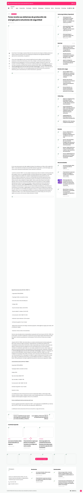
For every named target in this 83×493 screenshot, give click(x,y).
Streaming (41, 438)
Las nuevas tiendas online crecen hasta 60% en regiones (21, 3)
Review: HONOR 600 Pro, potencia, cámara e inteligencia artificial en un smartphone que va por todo (68, 134)
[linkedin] (9, 64)
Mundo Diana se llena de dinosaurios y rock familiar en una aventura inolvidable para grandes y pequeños (68, 192)
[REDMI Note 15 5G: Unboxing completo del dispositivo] (60, 123)
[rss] (75, 490)
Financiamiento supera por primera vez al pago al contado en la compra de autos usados (43, 479)
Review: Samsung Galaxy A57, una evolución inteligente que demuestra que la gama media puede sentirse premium (69, 142)
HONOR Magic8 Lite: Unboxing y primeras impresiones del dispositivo (69, 117)
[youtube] (73, 8)
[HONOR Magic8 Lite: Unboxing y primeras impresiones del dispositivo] (60, 117)
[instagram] (71, 8)
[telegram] (9, 61)
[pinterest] (9, 58)
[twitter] (9, 56)
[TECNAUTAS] (12, 8)
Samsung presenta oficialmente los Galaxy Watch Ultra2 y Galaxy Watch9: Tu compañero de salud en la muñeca (68, 20)
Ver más (73, 43)
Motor (25, 438)
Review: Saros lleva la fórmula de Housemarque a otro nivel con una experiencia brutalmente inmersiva (69, 82)
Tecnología (14, 13)
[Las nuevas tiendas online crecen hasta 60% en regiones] (8, 3)
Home (9, 13)
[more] (9, 68)
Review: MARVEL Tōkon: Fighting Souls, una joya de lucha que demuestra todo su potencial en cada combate (68, 74)
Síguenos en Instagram (42, 458)
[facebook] (70, 8)
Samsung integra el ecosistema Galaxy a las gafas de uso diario (68, 35)
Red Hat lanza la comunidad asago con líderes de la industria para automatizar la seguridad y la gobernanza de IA (69, 48)
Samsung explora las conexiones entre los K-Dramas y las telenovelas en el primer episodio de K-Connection (46, 444)
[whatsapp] (9, 66)
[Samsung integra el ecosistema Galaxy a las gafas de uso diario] (60, 36)
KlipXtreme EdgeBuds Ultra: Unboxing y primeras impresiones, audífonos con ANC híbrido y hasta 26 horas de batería (69, 101)
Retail (9, 438)
